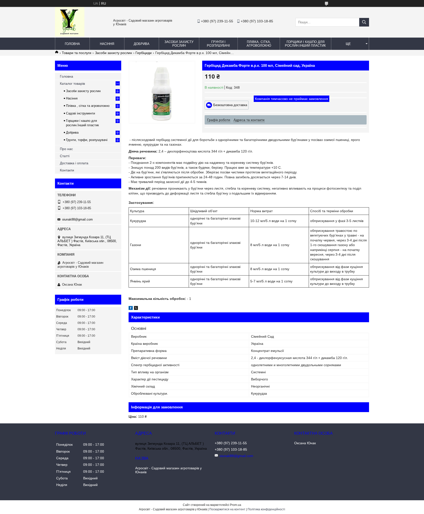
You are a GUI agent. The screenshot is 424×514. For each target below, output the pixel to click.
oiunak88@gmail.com (77, 219)
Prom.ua (235, 505)
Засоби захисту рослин (178, 43)
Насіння (107, 44)
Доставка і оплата (74, 163)
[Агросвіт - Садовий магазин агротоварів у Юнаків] (69, 35)
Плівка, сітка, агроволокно (259, 43)
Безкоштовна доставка (230, 105)
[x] (136, 309)
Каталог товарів (72, 83)
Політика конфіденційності (266, 509)
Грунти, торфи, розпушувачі (86, 140)
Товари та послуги (76, 53)
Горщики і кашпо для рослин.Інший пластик (305, 43)
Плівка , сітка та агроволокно (87, 106)
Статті (64, 156)
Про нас (66, 149)
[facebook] (131, 309)
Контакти (67, 170)
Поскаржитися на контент (227, 509)
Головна (72, 44)
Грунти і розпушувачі (218, 43)
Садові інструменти (80, 113)
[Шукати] (364, 22)
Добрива (141, 44)
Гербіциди (143, 53)
